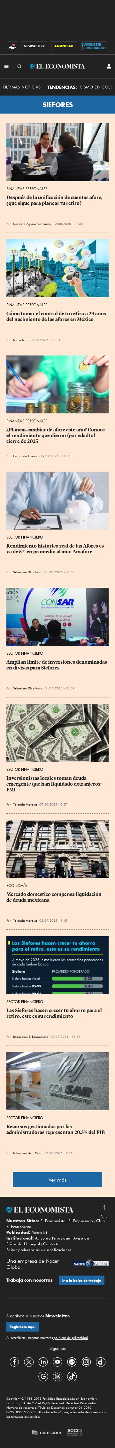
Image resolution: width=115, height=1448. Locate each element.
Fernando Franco (25, 456)
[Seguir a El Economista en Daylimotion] (100, 1361)
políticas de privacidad (70, 1337)
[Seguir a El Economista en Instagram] (86, 1361)
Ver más (58, 1180)
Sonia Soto (20, 340)
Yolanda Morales (25, 804)
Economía (16, 885)
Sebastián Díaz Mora (27, 572)
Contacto (51, 1243)
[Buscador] (19, 66)
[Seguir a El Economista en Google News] (43, 1376)
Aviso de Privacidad (53, 1238)
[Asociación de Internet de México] (75, 1433)
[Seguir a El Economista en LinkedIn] (43, 1361)
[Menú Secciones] (6, 66)
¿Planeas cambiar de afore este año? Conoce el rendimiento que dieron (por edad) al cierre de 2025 (56, 435)
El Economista (53, 1220)
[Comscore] (46, 1433)
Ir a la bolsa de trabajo (81, 1280)
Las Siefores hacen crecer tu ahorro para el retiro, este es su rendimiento (54, 1013)
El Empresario (80, 1220)
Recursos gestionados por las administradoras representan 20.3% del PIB (55, 1129)
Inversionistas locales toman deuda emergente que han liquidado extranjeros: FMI (54, 784)
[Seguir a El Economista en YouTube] (57, 1361)
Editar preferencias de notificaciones (39, 1249)
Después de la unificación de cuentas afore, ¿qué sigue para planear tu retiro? (54, 200)
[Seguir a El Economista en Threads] (57, 1376)
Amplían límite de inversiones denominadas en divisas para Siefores (57, 665)
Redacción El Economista (30, 1036)
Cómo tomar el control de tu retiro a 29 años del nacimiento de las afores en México (56, 316)
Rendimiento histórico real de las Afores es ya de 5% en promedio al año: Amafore (55, 549)
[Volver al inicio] (57, 1210)
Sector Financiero (24, 537)
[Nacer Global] (91, 1264)
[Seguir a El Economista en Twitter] (28, 1361)
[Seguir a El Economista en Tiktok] (71, 1376)
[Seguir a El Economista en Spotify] (71, 1361)
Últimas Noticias (22, 87)
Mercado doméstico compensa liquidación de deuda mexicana (54, 897)
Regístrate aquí (22, 1327)
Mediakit (39, 1232)
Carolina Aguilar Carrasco (32, 224)
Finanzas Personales (26, 188)
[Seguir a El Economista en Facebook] (14, 1361)
